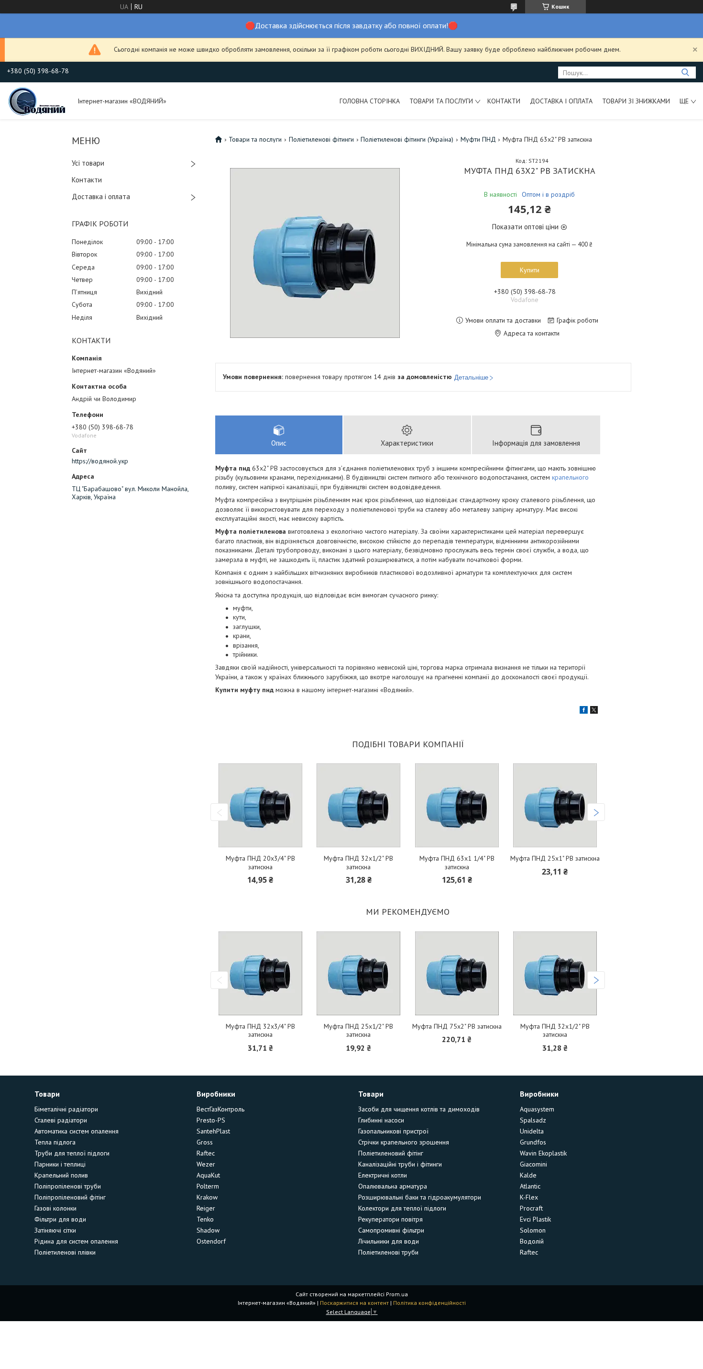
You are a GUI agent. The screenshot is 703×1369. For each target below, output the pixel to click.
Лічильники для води (388, 1241)
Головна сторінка (370, 101)
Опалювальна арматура (392, 1186)
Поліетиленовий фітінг (390, 1153)
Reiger (206, 1208)
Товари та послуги (441, 101)
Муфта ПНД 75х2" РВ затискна (457, 1026)
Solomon (533, 1230)
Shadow (208, 1230)
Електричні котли (382, 1175)
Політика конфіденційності (429, 1302)
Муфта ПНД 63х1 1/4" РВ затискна (456, 862)
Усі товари (88, 163)
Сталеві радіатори (60, 1120)
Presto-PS (211, 1120)
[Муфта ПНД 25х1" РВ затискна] (555, 805)
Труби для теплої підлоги (72, 1153)
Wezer (206, 1164)
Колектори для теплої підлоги (402, 1208)
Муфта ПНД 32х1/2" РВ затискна (358, 862)
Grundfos (533, 1142)
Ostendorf (211, 1241)
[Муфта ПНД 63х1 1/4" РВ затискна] (457, 805)
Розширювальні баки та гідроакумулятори (419, 1197)
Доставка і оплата (561, 101)
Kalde (528, 1175)
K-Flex (529, 1197)
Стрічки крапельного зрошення (403, 1142)
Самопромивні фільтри (391, 1230)
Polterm (208, 1186)
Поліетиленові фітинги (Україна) (407, 139)
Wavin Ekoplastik (543, 1153)
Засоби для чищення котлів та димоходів (419, 1109)
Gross (205, 1142)
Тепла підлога (55, 1142)
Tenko (205, 1219)
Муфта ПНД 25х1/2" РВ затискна (358, 1030)
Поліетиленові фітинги (321, 139)
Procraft (531, 1208)
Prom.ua (397, 1294)
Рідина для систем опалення (76, 1241)
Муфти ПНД (478, 139)
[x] (594, 711)
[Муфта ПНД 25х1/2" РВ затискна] (359, 973)
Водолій (532, 1241)
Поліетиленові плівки (65, 1252)
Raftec (206, 1153)
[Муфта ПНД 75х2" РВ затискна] (457, 973)
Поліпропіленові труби (67, 1186)
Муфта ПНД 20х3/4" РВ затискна (260, 862)
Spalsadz (533, 1120)
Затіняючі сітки (55, 1230)
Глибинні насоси (381, 1120)
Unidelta (532, 1131)
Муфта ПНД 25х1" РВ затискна (555, 858)
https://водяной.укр (100, 461)
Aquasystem (537, 1109)
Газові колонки (55, 1208)
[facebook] (584, 711)
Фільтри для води (60, 1219)
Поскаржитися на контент (354, 1302)
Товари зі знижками (636, 101)
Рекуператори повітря (390, 1219)
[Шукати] (685, 73)
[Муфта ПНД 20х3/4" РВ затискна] (260, 805)
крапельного (570, 477)
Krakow (207, 1197)
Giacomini (533, 1164)
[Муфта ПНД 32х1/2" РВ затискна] (359, 805)
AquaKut (208, 1175)
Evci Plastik (535, 1219)
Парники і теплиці (60, 1164)
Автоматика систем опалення (76, 1131)
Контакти (503, 101)
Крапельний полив (61, 1175)
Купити (529, 270)
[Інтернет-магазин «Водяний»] (37, 100)
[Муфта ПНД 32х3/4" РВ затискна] (260, 973)
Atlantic (530, 1186)
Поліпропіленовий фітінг (70, 1197)
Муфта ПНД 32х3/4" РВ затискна (260, 1030)
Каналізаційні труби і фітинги (400, 1164)
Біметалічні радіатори (66, 1109)
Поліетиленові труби (388, 1252)
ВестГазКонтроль (220, 1109)
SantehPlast (213, 1131)
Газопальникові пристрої (393, 1131)
